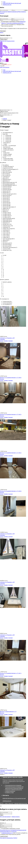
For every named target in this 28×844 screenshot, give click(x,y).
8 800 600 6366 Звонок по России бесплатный (14, 798)
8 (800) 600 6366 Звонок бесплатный (12, 3)
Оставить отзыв (9, 792)
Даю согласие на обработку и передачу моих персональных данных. (13, 833)
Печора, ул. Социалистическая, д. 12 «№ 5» (10, 414)
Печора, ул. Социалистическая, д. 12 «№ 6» (10, 377)
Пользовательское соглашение (13, 785)
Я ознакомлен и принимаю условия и (13, 22)
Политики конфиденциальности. (8, 832)
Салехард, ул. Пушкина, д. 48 (7, 338)
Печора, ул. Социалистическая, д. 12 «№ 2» (10, 452)
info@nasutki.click (7, 4)
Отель (1, 341)
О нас (4, 1)
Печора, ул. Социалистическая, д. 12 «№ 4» (10, 491)
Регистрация (3, 31)
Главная (5, 118)
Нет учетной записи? (5, 816)
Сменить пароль (4, 39)
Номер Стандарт (8, 341)
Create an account (4, 836)
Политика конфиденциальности (13, 789)
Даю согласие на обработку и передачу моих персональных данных (12, 25)
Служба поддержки (10, 791)
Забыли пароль (16, 816)
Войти (26, 10)
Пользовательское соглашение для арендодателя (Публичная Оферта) (14, 787)
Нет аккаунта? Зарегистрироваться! (9, 11)
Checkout (7, 67)
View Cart (2, 67)
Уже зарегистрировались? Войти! (8, 838)
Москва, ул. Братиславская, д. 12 (8, 711)
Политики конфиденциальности (15, 23)
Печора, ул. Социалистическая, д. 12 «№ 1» (10, 673)
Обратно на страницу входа (7, 41)
